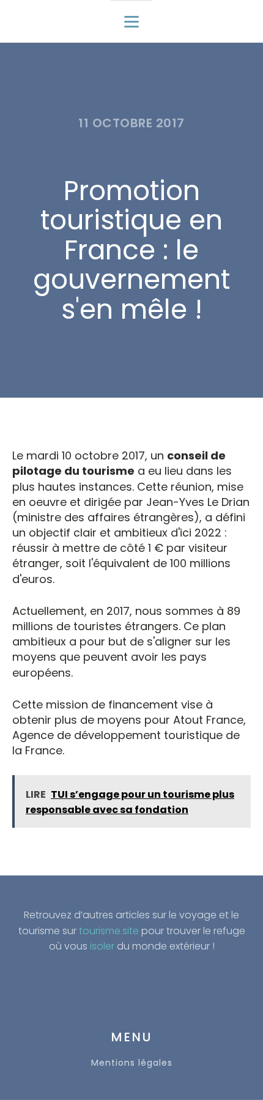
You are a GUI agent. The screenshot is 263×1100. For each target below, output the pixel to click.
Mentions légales (131, 1063)
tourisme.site (109, 931)
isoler (102, 946)
